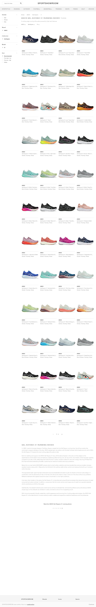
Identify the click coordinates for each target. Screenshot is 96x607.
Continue (91, 604)
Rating (5, 62)
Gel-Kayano (7, 39)
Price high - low (7, 58)
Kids (5, 21)
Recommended (8, 56)
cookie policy (30, 604)
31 (4, 47)
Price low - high (7, 60)
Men (5, 17)
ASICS (5, 30)
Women (6, 19)
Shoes (22, 14)
